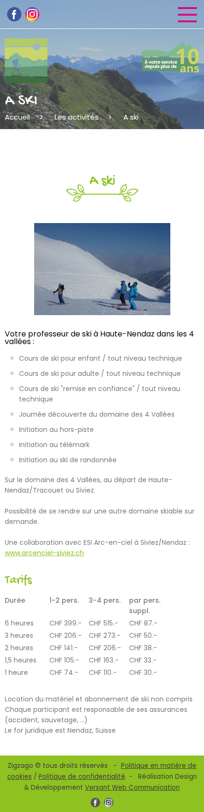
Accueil (17, 117)
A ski (131, 117)
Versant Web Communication (132, 787)
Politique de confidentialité (81, 776)
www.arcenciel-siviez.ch (44, 553)
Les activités (77, 117)
